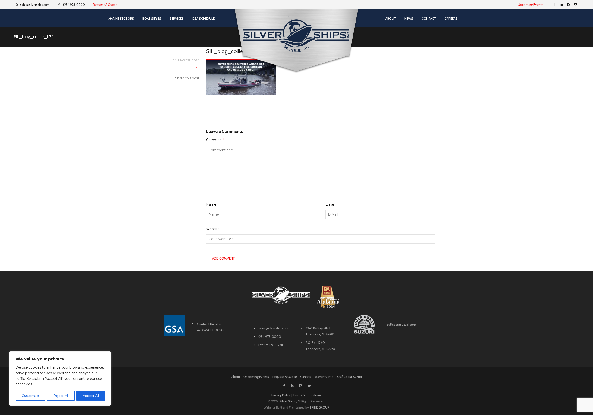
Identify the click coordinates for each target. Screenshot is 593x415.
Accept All (91, 396)
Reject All (61, 396)
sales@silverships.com (274, 328)
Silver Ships (287, 401)
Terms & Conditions (307, 395)
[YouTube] (575, 4)
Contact (429, 18)
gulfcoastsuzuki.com (401, 324)
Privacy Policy (281, 395)
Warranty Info (324, 377)
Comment (215, 140)
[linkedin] (561, 4)
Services (177, 18)
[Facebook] (554, 4)
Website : (213, 229)
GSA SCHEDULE (203, 18)
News (408, 18)
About (390, 18)
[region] (60, 378)
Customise (30, 396)
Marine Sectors (121, 18)
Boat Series (151, 18)
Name (212, 204)
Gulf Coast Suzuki (349, 377)
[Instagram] (568, 4)
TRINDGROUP (319, 407)
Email (330, 204)
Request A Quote (105, 5)
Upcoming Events (530, 5)
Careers (451, 18)
